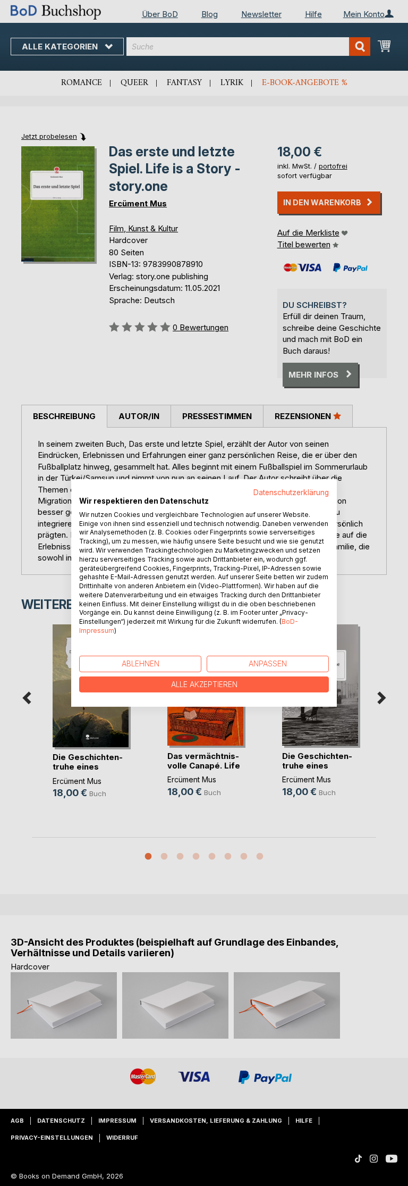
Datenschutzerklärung (291, 492)
